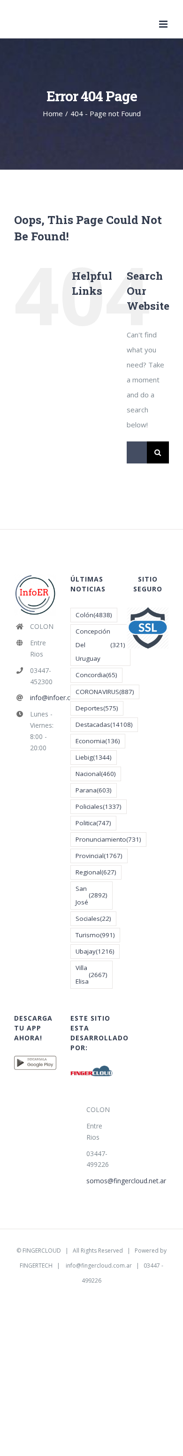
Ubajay (95, 951)
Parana (94, 790)
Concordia (96, 675)
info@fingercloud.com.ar (99, 1265)
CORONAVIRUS (105, 691)
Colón (94, 615)
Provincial (99, 855)
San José (91, 895)
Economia (98, 741)
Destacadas (104, 724)
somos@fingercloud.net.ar (99, 1180)
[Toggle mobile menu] (164, 24)
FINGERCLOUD (42, 1250)
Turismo (95, 935)
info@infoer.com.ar (43, 697)
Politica (93, 823)
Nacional (96, 773)
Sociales (93, 918)
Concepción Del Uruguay (100, 645)
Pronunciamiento (108, 839)
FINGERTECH (36, 1265)
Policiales (99, 806)
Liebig (94, 757)
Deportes (97, 708)
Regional (96, 872)
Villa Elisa (91, 974)
